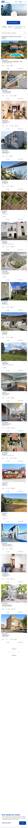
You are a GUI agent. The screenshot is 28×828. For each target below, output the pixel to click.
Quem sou (10, 26)
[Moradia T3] (14, 231)
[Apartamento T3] (14, 140)
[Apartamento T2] (14, 110)
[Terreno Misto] (14, 352)
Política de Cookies (6, 822)
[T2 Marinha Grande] (14, 80)
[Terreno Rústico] (14, 261)
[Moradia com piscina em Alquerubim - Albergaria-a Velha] (14, 50)
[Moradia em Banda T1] (14, 533)
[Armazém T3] (14, 170)
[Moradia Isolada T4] (14, 412)
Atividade (4, 26)
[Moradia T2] (14, 442)
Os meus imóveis (18, 26)
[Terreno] (14, 201)
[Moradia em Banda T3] (14, 593)
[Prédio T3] (14, 472)
